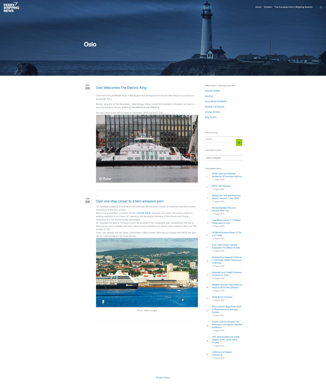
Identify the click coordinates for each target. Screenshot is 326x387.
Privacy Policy (163, 378)
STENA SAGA (144, 213)
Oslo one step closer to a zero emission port (130, 202)
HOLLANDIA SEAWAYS (216, 102)
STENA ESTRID (212, 112)
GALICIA (209, 96)
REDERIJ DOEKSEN (214, 107)
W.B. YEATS (210, 118)
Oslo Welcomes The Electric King (121, 88)
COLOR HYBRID (212, 91)
